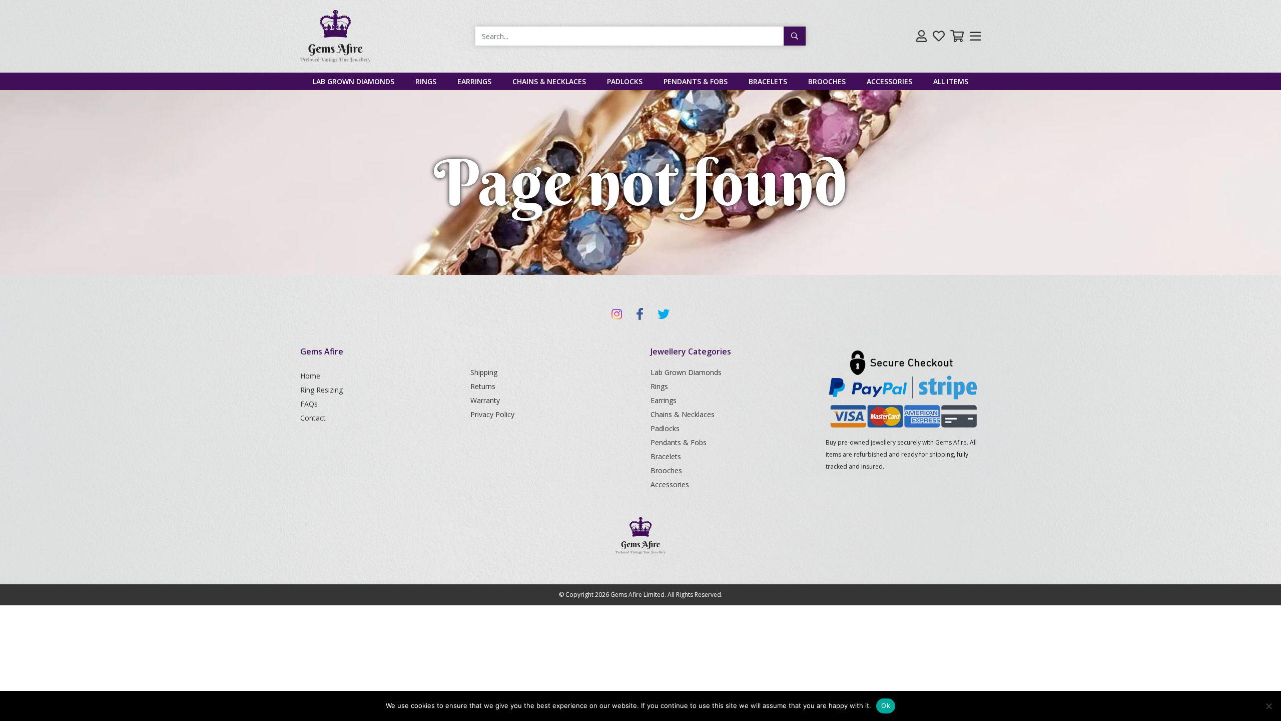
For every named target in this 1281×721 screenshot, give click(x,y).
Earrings (474, 81)
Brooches (827, 81)
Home (310, 376)
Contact (313, 418)
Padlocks (625, 81)
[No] (1268, 706)
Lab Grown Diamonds (353, 81)
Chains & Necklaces (549, 81)
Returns (482, 386)
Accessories (889, 81)
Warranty (485, 400)
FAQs (309, 404)
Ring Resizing (321, 390)
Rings (425, 81)
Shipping (483, 372)
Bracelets (768, 81)
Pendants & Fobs (696, 81)
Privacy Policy (492, 414)
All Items (950, 81)
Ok (885, 705)
